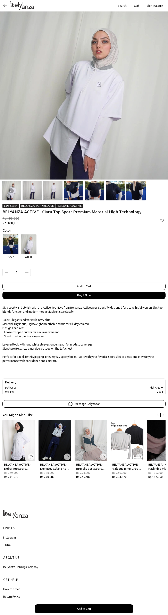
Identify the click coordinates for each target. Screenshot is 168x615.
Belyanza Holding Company (20, 567)
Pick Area (155, 387)
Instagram (9, 537)
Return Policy (11, 596)
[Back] (5, 5)
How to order (11, 589)
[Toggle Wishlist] (162, 220)
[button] (137, 5)
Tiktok (7, 545)
